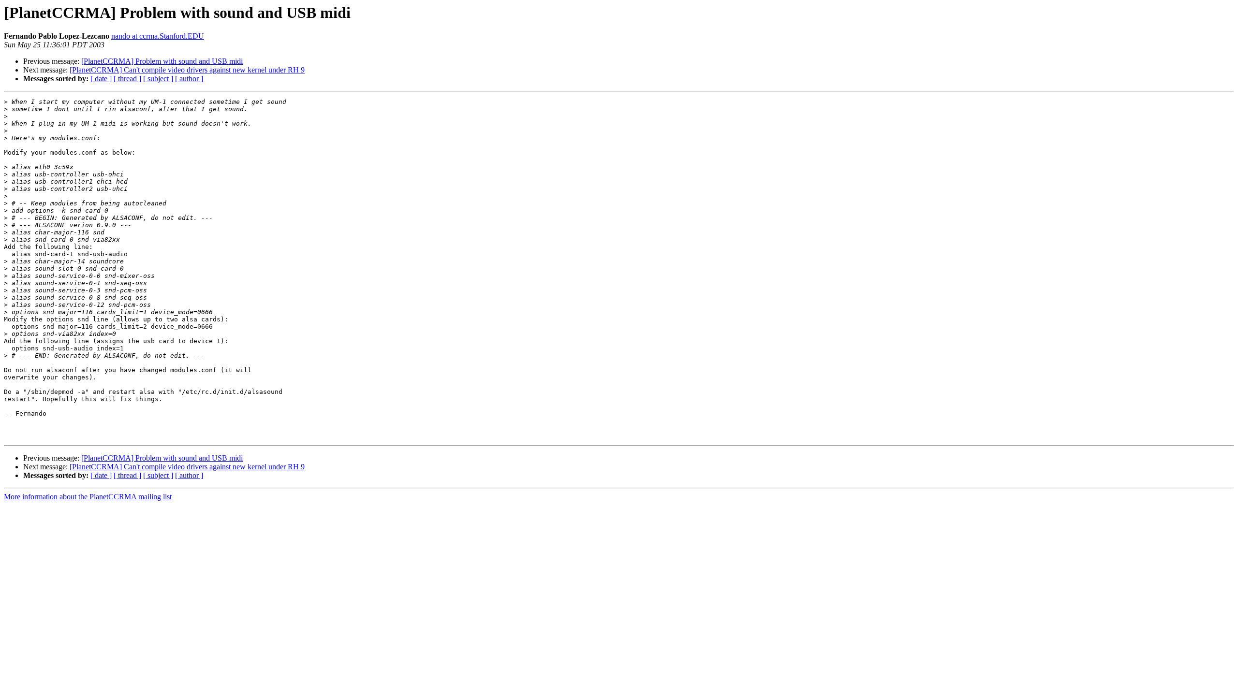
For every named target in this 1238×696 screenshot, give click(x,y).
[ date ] (101, 78)
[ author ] (189, 78)
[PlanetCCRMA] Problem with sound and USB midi (162, 61)
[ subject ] (158, 78)
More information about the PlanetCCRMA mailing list (88, 497)
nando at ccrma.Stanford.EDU (157, 36)
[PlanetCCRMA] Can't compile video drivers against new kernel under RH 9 (187, 70)
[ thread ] (127, 78)
